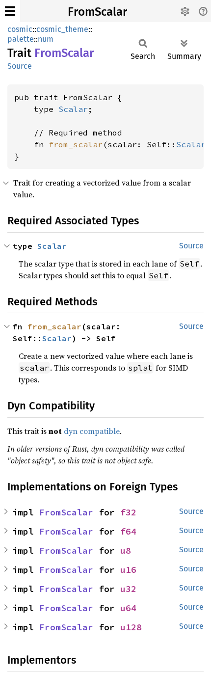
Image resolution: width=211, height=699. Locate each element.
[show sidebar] (10, 11)
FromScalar (97, 12)
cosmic (19, 29)
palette (20, 39)
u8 (125, 550)
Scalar (73, 109)
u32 (128, 588)
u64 (128, 608)
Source (19, 66)
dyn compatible (92, 431)
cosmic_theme (62, 29)
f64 (128, 531)
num (45, 39)
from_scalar (76, 144)
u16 (128, 569)
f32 (128, 512)
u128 (131, 627)
